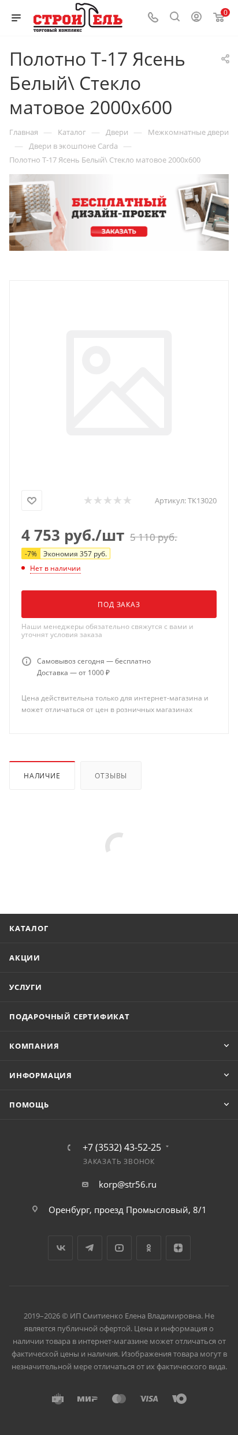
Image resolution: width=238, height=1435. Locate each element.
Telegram (89, 1248)
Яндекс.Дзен (178, 1248)
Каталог (29, 928)
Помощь (29, 1104)
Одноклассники (148, 1248)
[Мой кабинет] (196, 18)
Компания (34, 1046)
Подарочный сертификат (69, 1016)
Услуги (25, 987)
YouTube (119, 1248)
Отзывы (111, 776)
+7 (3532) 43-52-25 (122, 1147)
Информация (40, 1075)
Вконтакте (60, 1248)
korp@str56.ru (128, 1184)
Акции (24, 957)
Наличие (42, 776)
